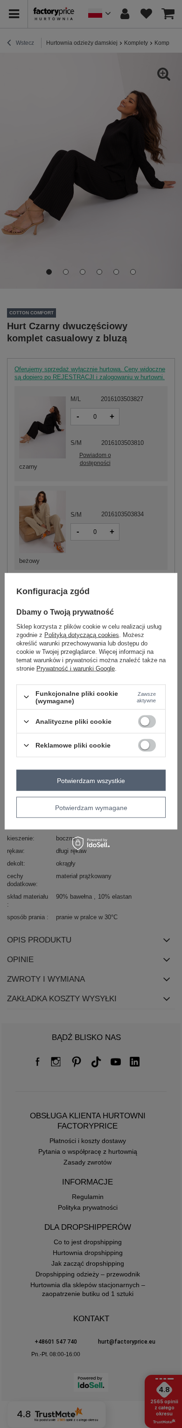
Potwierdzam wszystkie (91, 780)
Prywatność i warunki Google (75, 668)
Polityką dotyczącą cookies (81, 634)
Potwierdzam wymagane (91, 807)
